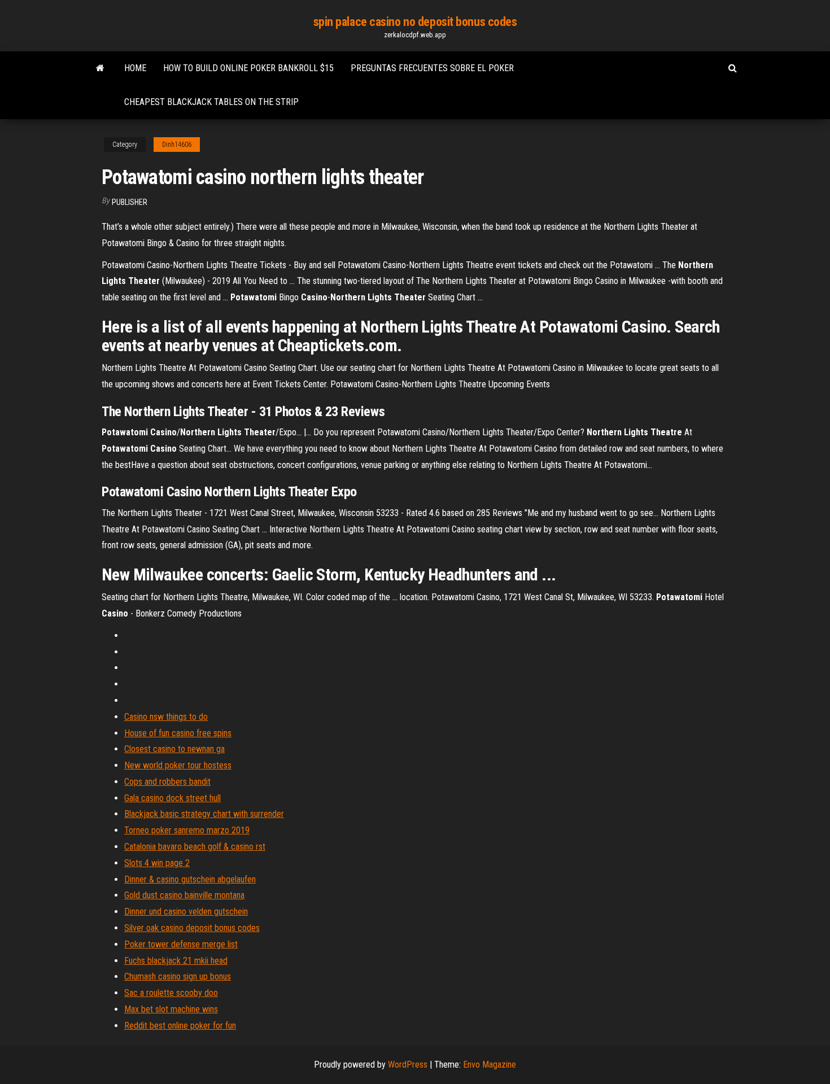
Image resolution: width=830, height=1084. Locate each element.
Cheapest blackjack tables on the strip (211, 102)
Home (135, 68)
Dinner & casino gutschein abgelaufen (190, 879)
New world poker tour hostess (177, 765)
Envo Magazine (489, 1064)
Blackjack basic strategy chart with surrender (204, 813)
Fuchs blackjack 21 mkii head (176, 960)
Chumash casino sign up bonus (177, 976)
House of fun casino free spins (177, 733)
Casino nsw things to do (166, 716)
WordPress (407, 1064)
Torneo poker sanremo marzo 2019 (187, 830)
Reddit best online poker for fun (180, 1025)
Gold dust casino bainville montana (184, 895)
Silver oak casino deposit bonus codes (192, 928)
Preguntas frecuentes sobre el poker (432, 68)
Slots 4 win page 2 (157, 863)
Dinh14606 (176, 144)
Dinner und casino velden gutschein (186, 911)
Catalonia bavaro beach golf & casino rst (194, 846)
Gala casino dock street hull (172, 798)
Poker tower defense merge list (181, 944)
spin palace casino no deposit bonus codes (415, 22)
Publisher (129, 202)
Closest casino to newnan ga (174, 749)
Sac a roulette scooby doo (171, 992)
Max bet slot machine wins (171, 1009)
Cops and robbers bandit (167, 781)
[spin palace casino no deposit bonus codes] (100, 68)
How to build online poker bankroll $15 (248, 68)
